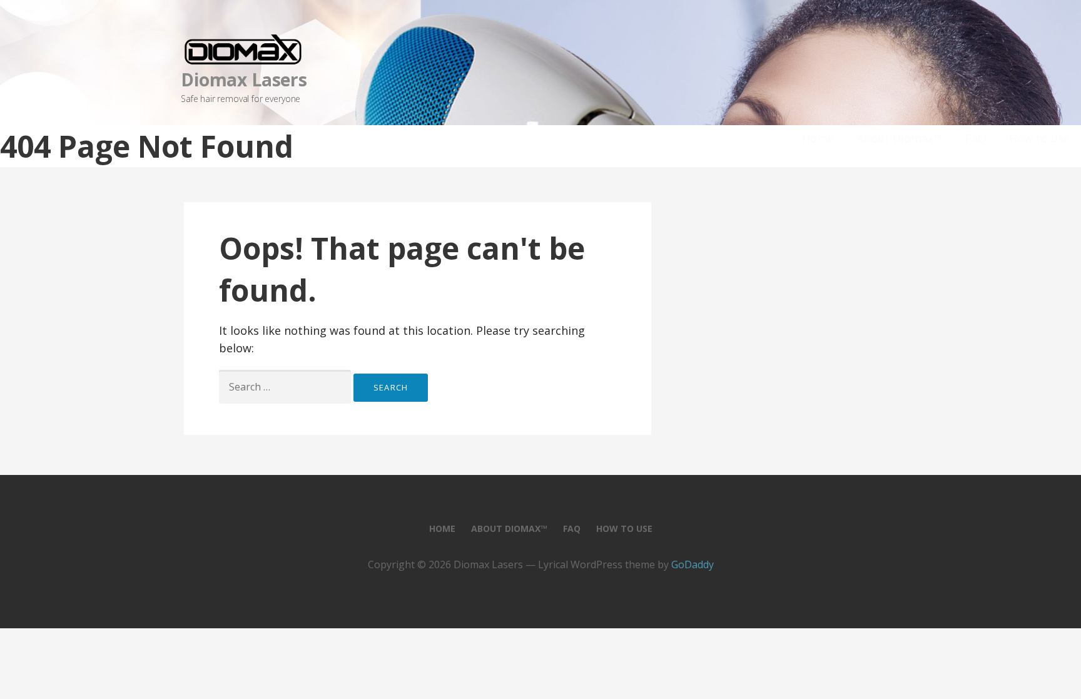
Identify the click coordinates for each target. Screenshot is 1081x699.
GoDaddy (692, 564)
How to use (1039, 138)
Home (818, 138)
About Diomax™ (899, 138)
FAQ (976, 138)
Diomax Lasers (244, 79)
